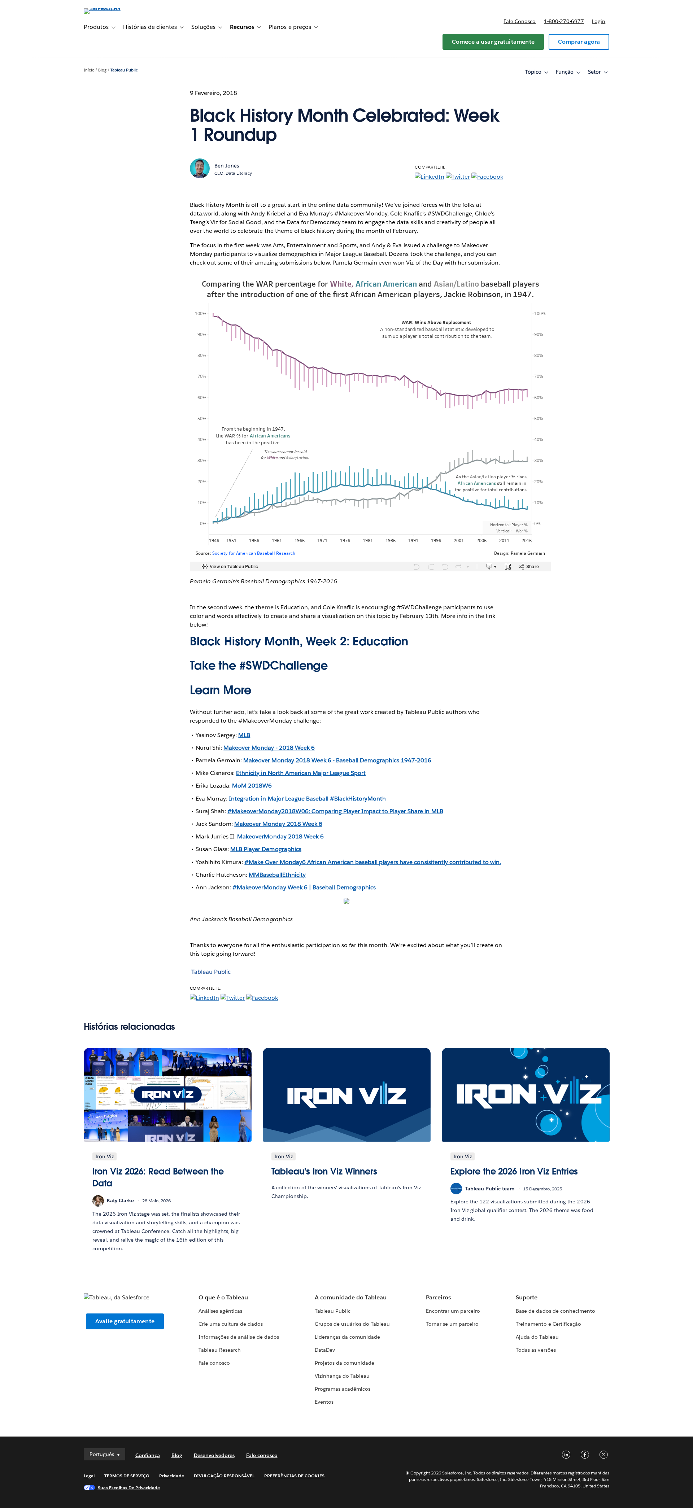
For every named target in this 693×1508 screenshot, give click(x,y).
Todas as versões (535, 1350)
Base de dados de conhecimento (555, 1311)
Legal (89, 1476)
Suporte (526, 1297)
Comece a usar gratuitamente (493, 41)
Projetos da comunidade (344, 1363)
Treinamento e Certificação (548, 1324)
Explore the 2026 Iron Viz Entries (514, 1171)
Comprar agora (579, 41)
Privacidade (171, 1476)
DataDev (325, 1350)
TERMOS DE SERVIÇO (127, 1476)
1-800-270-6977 (564, 21)
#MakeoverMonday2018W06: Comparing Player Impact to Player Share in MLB (335, 811)
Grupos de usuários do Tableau (352, 1324)
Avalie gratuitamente (124, 1321)
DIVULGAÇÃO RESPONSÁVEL (224, 1476)
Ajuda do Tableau (537, 1337)
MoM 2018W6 (252, 785)
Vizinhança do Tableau (342, 1376)
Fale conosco (520, 21)
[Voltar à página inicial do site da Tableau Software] (114, 8)
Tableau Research (220, 1350)
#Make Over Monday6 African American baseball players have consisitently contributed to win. (372, 862)
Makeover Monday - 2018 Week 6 (269, 747)
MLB (244, 735)
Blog (102, 70)
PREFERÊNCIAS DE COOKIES (294, 1476)
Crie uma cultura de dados (230, 1324)
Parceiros (438, 1297)
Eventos (324, 1402)
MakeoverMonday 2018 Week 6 (280, 836)
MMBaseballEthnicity (277, 875)
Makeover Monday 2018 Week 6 (278, 824)
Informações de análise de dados (239, 1337)
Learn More (220, 690)
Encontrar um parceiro (453, 1311)
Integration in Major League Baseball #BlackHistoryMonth (307, 798)
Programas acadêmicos (342, 1389)
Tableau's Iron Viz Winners (324, 1171)
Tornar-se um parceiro (452, 1324)
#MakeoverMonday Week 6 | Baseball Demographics (304, 887)
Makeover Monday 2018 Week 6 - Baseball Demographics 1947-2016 (337, 760)
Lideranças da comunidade (347, 1337)
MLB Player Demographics (265, 849)
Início (89, 70)
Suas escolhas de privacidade (129, 1488)
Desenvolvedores (214, 1455)
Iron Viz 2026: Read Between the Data (158, 1177)
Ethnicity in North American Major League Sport (301, 773)
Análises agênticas (220, 1311)
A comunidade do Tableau (351, 1297)
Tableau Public (124, 70)
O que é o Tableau (223, 1297)
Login (598, 21)
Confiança (147, 1455)
